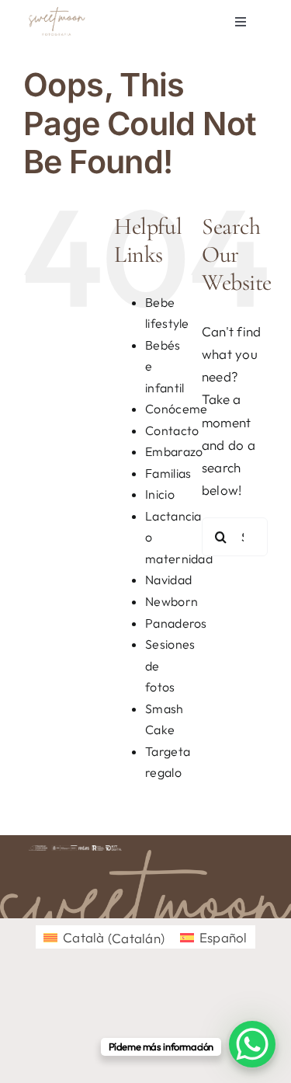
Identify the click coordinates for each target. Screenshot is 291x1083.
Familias (168, 473)
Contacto (172, 430)
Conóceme (176, 408)
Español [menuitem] (223, 937)
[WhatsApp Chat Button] (252, 1044)
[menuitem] (104, 937)
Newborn (171, 601)
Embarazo (174, 451)
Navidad (168, 579)
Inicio (160, 494)
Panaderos (175, 623)
